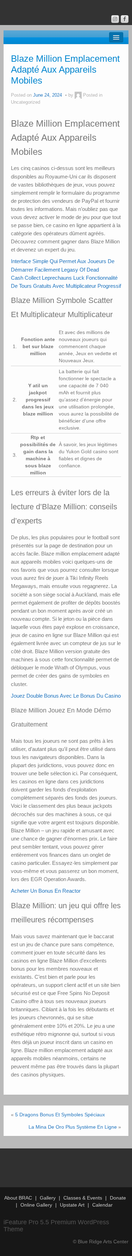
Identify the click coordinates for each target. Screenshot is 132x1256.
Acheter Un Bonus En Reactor (46, 891)
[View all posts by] (78, 95)
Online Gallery (36, 1205)
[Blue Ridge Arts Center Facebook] (124, 19)
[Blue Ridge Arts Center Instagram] (115, 19)
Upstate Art (72, 1205)
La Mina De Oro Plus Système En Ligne (73, 1127)
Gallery (48, 1198)
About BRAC (18, 1198)
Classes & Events (82, 1198)
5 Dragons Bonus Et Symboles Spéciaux (60, 1114)
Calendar (102, 1205)
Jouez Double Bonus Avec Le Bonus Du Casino (66, 696)
